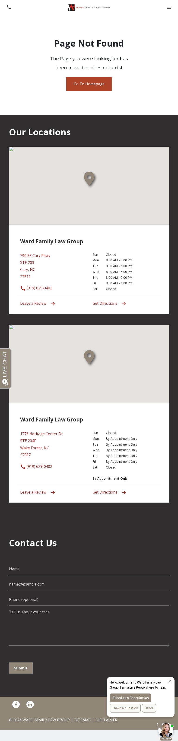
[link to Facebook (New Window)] (16, 704)
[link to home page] (89, 7)
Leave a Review (33, 303)
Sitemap (83, 719)
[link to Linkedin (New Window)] (30, 704)
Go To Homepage (89, 83)
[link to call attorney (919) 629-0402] (9, 7)
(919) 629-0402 (39, 288)
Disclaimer (106, 719)
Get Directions (105, 303)
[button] (169, 7)
